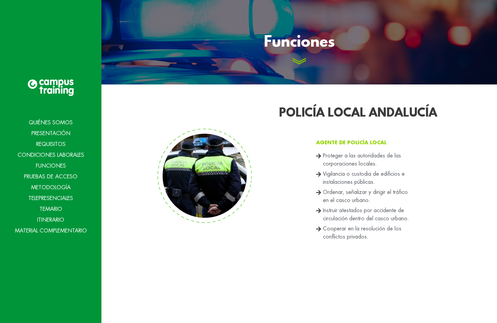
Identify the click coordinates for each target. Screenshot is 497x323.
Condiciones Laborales (51, 155)
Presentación (50, 133)
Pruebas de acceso (50, 176)
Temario (51, 209)
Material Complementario (51, 230)
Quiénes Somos (51, 122)
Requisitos (51, 144)
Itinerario (50, 220)
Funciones (51, 166)
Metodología (51, 187)
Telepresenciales (50, 198)
